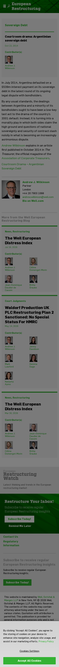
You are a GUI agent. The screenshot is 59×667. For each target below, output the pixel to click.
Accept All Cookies (29, 660)
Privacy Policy (46, 641)
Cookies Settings (29, 651)
